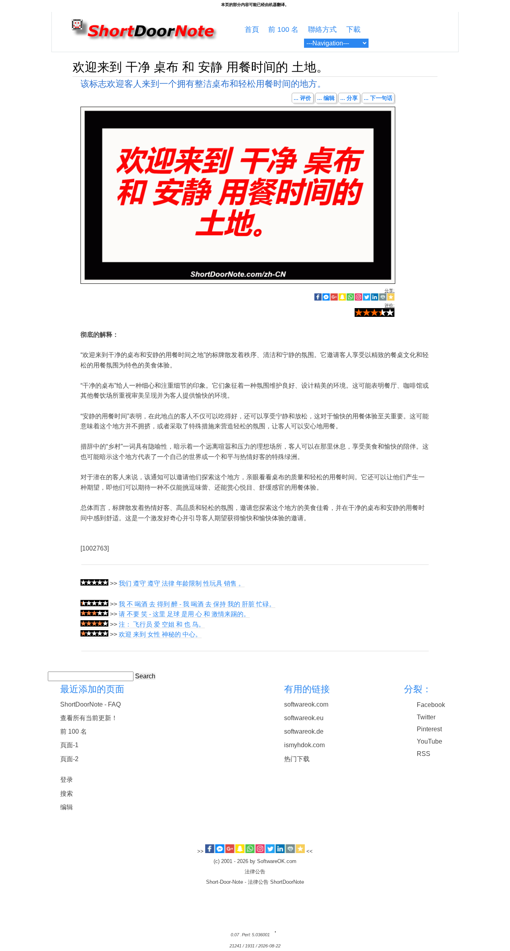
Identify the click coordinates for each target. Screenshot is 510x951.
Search (145, 676)
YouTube (429, 741)
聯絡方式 (322, 29)
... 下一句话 (378, 98)
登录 (66, 779)
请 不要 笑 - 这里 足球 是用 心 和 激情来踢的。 (184, 614)
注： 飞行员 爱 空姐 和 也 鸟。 (162, 624)
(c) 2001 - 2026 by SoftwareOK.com (255, 861)
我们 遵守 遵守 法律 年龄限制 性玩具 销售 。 (182, 583)
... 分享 (349, 98)
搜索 (66, 793)
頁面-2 (69, 759)
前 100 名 (283, 29)
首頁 (252, 29)
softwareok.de (304, 731)
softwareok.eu (304, 718)
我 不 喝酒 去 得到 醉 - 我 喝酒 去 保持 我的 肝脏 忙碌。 (197, 604)
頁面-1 (69, 745)
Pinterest (429, 729)
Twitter (426, 717)
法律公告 (255, 872)
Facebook (431, 704)
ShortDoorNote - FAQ (90, 704)
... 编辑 (326, 98)
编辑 (66, 807)
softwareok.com (306, 704)
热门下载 (297, 759)
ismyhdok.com (304, 745)
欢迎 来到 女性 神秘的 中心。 (160, 634)
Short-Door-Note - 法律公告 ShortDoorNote (255, 882)
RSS (423, 753)
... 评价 (302, 98)
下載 (353, 29)
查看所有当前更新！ (89, 718)
